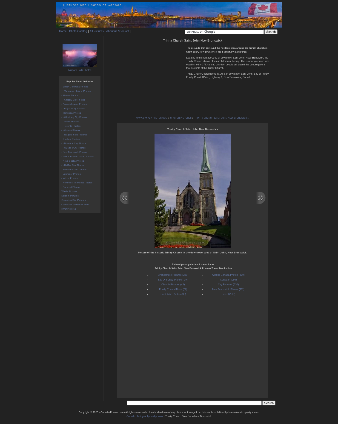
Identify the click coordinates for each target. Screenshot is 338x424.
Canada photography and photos (144, 416)
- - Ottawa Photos (70, 130)
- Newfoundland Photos (73, 169)
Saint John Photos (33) (173, 294)
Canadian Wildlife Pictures (75, 204)
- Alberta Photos (69, 95)
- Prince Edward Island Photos (77, 156)
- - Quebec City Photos (73, 147)
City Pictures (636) (228, 284)
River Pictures (68, 209)
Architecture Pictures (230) (173, 274)
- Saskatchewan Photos (74, 104)
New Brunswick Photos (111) (228, 289)
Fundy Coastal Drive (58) (173, 289)
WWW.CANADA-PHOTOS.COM (151, 118)
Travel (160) (228, 294)
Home (63, 31)
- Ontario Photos (70, 121)
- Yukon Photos (69, 178)
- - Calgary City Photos (73, 99)
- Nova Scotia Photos (72, 161)
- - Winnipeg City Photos (74, 117)
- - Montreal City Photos (73, 143)
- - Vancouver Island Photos (76, 91)
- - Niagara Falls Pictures (74, 134)
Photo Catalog (78, 31)
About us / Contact (117, 31)
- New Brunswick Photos (74, 152)
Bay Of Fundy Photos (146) (173, 279)
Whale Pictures (69, 191)
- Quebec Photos (70, 139)
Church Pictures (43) (173, 284)
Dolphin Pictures (70, 195)
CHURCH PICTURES (181, 118)
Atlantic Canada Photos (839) (228, 274)
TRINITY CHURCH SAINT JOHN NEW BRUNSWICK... (221, 118)
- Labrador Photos (71, 174)
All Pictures (97, 31)
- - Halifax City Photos (72, 165)
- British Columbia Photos (74, 86)
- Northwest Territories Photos (76, 182)
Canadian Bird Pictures (73, 200)
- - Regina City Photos (73, 108)
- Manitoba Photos (71, 113)
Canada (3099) (228, 279)
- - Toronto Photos (70, 126)
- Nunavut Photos (70, 187)
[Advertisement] (149, 75)
